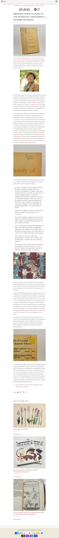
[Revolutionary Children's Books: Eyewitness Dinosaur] (29, 452)
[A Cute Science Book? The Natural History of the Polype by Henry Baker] (29, 495)
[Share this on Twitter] (18, 392)
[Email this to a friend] (26, 392)
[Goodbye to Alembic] (29, 415)
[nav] (3, 1)
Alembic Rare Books (25, 530)
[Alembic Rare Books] (29, 9)
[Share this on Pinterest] (23, 392)
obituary (35, 104)
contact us (25, 386)
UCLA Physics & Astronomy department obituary (25, 119)
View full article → (17, 434)
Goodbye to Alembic (20, 429)
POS (30, 530)
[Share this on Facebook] (20, 392)
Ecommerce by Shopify (37, 530)
